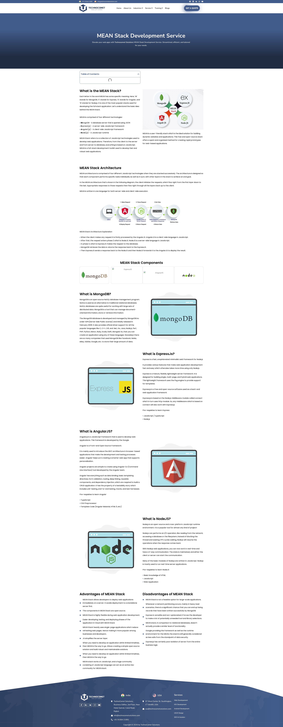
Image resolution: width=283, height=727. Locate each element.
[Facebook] (190, 1)
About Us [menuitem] (127, 8)
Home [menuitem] (119, 8)
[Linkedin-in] (86, 705)
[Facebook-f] (81, 705)
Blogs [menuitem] (167, 8)
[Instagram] (199, 1)
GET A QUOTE (192, 8)
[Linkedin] (193, 1)
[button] (138, 74)
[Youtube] (202, 1)
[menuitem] (138, 8)
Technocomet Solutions (124, 42)
